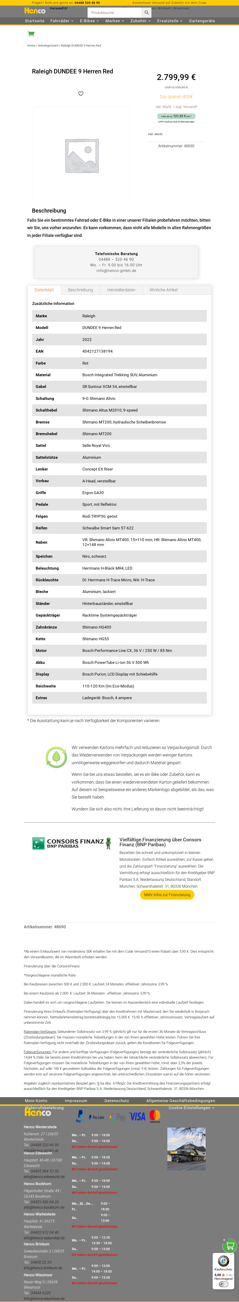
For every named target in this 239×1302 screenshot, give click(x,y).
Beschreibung (80, 289)
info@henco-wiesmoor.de (44, 1298)
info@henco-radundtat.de (44, 1238)
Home (31, 45)
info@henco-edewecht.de (44, 1177)
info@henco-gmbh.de (116, 270)
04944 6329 (41, 1293)
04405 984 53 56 (45, 1171)
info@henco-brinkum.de (43, 1268)
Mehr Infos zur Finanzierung (167, 895)
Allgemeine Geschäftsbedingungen (180, 1101)
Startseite (35, 21)
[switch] (223, 1284)
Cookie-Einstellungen (190, 1108)
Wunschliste (37, 28)
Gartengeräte (202, 21)
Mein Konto (36, 1101)
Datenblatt (44, 289)
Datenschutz (117, 1101)
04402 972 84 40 (45, 1232)
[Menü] (231, 1256)
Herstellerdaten (121, 289)
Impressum (76, 1101)
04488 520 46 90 (87, 2)
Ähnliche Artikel (164, 289)
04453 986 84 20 (44, 1202)
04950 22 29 (41, 1262)
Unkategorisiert (48, 45)
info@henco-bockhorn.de (44, 1207)
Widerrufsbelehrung (44, 1108)
